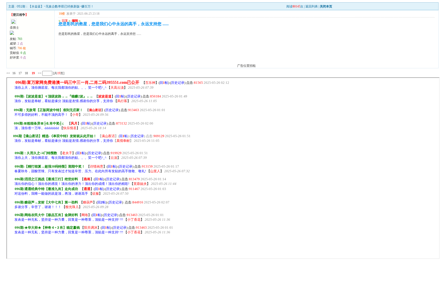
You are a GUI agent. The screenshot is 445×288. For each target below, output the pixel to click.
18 (26, 73)
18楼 (62, 13)
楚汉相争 (19, 15)
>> (39, 73)
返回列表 (311, 6)
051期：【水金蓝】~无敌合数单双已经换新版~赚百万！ (55, 6)
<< (8, 73)
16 (13, 73)
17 (20, 73)
